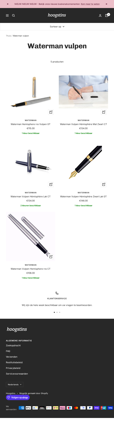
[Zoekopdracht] (13, 15)
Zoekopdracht (13, 345)
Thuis (8, 36)
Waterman (31, 120)
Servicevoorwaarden (17, 373)
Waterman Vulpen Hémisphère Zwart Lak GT (83, 196)
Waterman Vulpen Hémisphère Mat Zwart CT (83, 124)
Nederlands (13, 384)
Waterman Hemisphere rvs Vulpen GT (30, 124)
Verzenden (11, 356)
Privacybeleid (13, 368)
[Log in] (100, 15)
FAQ (8, 351)
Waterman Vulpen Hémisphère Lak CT (31, 196)
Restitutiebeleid (14, 362)
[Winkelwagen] (106, 15)
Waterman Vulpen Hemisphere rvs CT (30, 268)
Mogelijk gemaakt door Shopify (33, 393)
